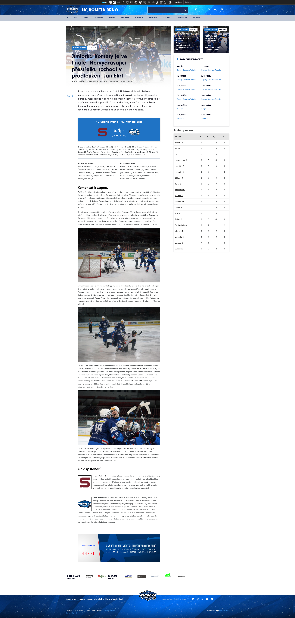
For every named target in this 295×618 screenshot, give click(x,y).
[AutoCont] (128, 576)
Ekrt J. (177, 154)
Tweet (70, 96)
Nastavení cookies (72, 613)
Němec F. (179, 196)
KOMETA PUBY (182, 18)
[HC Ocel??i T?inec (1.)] (111, 2)
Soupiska (186, 70)
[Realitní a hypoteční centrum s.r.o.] (155, 576)
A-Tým (86, 18)
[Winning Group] (87, 577)
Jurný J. (178, 184)
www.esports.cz (109, 611)
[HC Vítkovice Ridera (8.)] (141, 2)
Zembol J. (179, 243)
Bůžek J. (178, 148)
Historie (196, 18)
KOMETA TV (139, 18)
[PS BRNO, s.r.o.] (181, 576)
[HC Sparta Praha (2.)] (115, 2)
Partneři (167, 18)
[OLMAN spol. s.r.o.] (168, 576)
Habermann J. (181, 160)
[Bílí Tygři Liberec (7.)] (136, 2)
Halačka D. (179, 166)
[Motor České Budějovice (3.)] (119, 2)
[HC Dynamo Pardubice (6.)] (131, 2)
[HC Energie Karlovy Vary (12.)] (157, 2)
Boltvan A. (179, 142)
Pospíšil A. (179, 213)
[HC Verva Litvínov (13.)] (161, 2)
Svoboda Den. (181, 225)
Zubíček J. (179, 249)
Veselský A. (179, 237)
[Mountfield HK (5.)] (127, 2)
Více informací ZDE (72, 601)
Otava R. (179, 207)
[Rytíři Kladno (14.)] (165, 2)
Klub (75, 18)
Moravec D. (180, 190)
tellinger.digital (224, 611)
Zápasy (179, 70)
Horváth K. (179, 172)
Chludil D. (179, 178)
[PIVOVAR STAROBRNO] (99, 577)
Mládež (112, 18)
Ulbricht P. (179, 231)
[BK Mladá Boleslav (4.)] (123, 2)
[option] (128, 576)
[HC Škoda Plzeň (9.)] (145, 2)
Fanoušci (125, 18)
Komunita (153, 18)
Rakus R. (178, 219)
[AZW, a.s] (141, 576)
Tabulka (193, 70)
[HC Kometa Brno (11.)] (153, 2)
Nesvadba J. (180, 201)
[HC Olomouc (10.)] (149, 2)
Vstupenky (98, 18)
